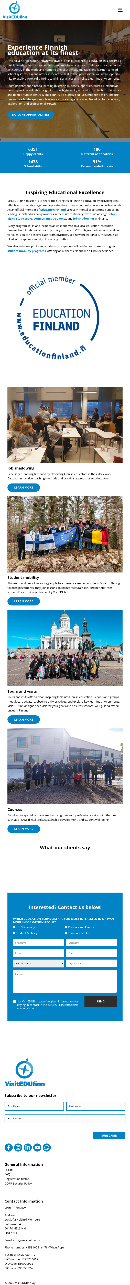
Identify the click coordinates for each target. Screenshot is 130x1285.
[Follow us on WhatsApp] (47, 1147)
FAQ (7, 1174)
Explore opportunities (30, 114)
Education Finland (53, 210)
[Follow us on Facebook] (9, 1147)
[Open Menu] (120, 10)
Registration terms (17, 1179)
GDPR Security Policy (18, 1183)
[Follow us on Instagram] (18, 1147)
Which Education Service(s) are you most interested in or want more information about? (64, 920)
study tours (24, 218)
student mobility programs (26, 251)
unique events (56, 218)
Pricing (9, 1170)
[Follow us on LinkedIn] (28, 1147)
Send (101, 1001)
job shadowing (83, 218)
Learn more (23, 487)
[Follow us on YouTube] (37, 1147)
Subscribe (109, 1135)
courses (39, 218)
